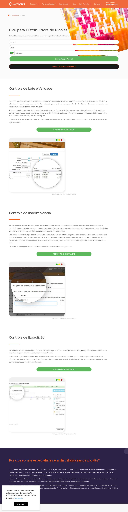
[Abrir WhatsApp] (123, 507)
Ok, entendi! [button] (21, 504)
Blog (74, 4)
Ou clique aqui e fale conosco (64, 67)
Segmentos (15, 15)
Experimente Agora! (64, 59)
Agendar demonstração (64, 130)
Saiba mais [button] (19, 498)
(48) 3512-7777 (112, 5)
